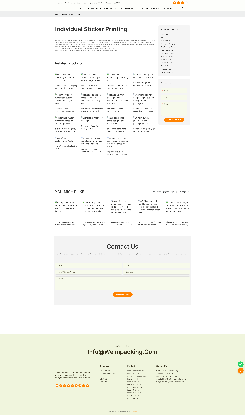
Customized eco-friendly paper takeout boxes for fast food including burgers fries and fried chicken (122, 223)
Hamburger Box (184, 192)
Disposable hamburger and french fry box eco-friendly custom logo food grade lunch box (177, 223)
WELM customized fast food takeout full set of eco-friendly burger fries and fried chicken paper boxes (150, 223)
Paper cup (174, 192)
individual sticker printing (70, 14)
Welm (57, 14)
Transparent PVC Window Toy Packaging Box (117, 87)
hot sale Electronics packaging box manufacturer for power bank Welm (117, 110)
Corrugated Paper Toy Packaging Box (90, 127)
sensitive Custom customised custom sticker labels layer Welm (66, 110)
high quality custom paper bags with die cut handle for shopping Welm (117, 153)
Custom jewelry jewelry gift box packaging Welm (144, 130)
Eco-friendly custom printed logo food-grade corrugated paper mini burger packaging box (94, 223)
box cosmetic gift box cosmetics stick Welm (142, 84)
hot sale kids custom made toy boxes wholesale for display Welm (92, 110)
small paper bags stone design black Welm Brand (117, 130)
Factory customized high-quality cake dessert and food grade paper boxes (65, 223)
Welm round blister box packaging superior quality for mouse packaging (144, 110)
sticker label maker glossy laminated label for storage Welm (66, 130)
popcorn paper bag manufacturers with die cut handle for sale (92, 150)
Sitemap (134, 411)
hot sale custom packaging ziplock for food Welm (66, 87)
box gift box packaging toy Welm (66, 147)
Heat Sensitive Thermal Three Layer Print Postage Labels (91, 87)
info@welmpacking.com (122, 351)
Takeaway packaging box (160, 192)
